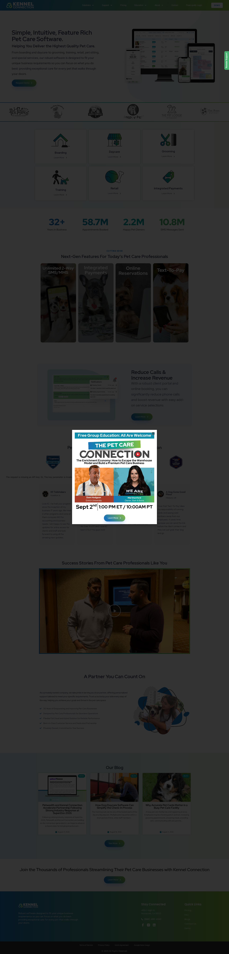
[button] (153, 433)
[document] (114, 477)
